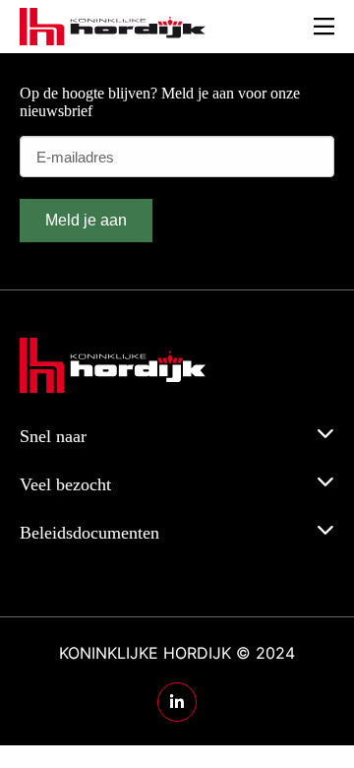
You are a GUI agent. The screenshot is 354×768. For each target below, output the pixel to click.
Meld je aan (86, 220)
